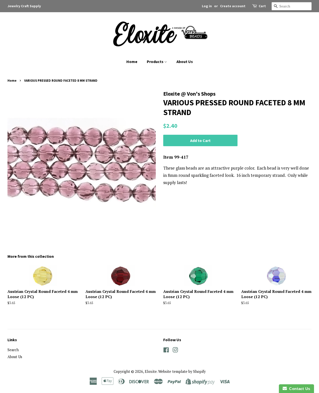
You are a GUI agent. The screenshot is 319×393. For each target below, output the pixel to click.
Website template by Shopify (182, 371)
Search (13, 349)
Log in (207, 6)
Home (131, 61)
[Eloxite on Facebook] (166, 350)
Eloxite (151, 371)
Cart (262, 6)
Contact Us (298, 389)
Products (155, 61)
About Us (184, 61)
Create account (232, 6)
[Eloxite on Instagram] (175, 350)
